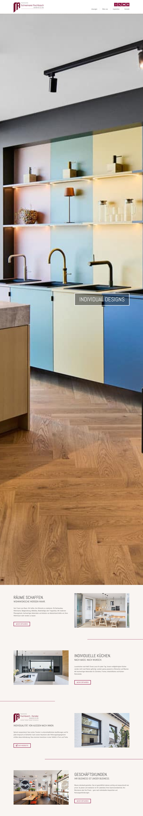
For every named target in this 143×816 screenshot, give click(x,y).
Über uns (105, 9)
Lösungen (94, 9)
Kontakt (126, 9)
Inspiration (116, 9)
